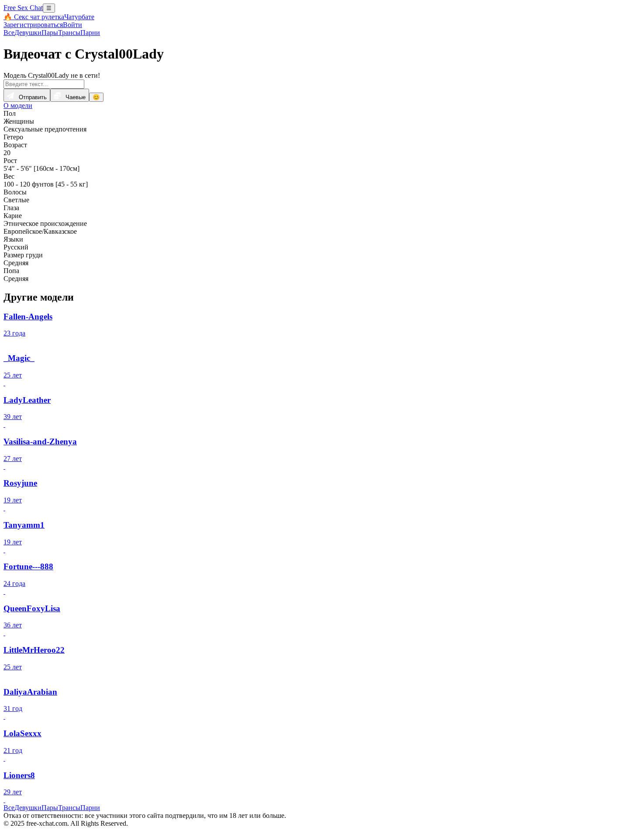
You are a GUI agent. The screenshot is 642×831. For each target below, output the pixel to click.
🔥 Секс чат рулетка (33, 17)
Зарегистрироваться (33, 24)
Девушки (27, 32)
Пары (49, 32)
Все (8, 32)
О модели (17, 105)
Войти (72, 24)
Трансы (69, 32)
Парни (90, 32)
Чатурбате (79, 17)
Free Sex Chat (23, 7)
